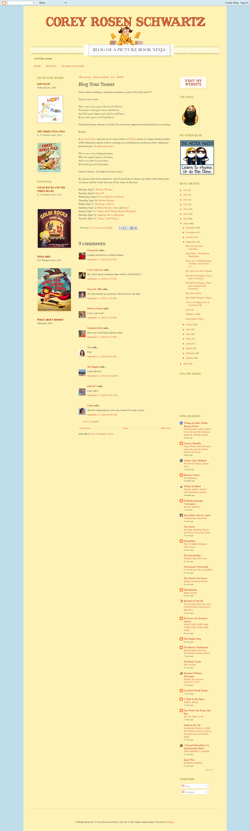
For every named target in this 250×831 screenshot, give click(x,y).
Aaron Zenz (89, 139)
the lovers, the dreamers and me (196, 620)
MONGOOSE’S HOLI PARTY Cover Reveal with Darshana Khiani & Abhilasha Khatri (198, 432)
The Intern (189, 526)
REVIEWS (51, 66)
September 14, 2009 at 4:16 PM (102, 259)
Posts (187, 785)
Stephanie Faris (95, 328)
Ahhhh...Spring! (191, 702)
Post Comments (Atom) (102, 433)
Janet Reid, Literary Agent (197, 515)
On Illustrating (190, 477)
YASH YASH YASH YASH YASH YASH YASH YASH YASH (196, 627)
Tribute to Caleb (193, 314)
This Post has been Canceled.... (194, 247)
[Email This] (121, 228)
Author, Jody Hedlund (195, 460)
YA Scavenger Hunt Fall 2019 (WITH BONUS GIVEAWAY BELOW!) (197, 607)
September (191, 241)
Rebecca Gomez (95, 308)
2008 (185, 363)
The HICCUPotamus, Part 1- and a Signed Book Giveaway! (199, 285)
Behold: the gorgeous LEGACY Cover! (193, 681)
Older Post (166, 428)
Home (125, 428)
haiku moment (190, 592)
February (190, 353)
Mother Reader (106, 200)
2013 (185, 204)
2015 (185, 194)
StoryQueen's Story (195, 318)
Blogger (170, 821)
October (190, 237)
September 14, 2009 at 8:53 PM (102, 356)
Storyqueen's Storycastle (196, 566)
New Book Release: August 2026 (196, 465)
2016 (185, 190)
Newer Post (84, 428)
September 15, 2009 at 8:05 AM (102, 414)
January (190, 357)
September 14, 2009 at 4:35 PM (102, 278)
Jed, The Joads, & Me (193, 716)
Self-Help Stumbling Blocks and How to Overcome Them (197, 531)
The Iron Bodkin (192, 555)
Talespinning (190, 589)
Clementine (93, 250)
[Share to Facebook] (132, 228)
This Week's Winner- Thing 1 (199, 297)
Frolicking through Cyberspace (193, 502)
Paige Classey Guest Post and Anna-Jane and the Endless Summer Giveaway (197, 449)
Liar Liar (190, 309)
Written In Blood (192, 486)
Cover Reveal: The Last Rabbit (198, 569)
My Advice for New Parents (199, 270)
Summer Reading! (192, 506)
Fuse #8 (100, 193)
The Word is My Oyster (195, 578)
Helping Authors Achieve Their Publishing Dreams (195, 491)
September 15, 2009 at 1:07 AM (102, 395)
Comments (189, 792)
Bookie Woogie (104, 189)
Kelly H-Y (92, 386)
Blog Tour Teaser (193, 293)
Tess (89, 347)
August (189, 324)
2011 (185, 213)
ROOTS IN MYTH (193, 601)
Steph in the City (192, 725)
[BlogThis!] (124, 228)
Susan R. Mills (94, 289)
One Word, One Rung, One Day (197, 712)
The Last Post (190, 664)
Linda (90, 405)
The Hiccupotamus (103, 146)
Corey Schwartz (95, 269)
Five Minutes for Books (111, 196)
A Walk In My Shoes (194, 699)
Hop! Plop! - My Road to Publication (197, 255)
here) (126, 207)
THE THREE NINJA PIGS (51, 131)
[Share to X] (128, 228)
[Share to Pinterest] (136, 228)
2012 (185, 208)
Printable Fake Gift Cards (195, 558)
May (188, 338)
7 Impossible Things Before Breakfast (116, 211)
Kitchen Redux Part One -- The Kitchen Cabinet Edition (197, 652)
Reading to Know (104, 204)
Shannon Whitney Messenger (193, 674)
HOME (37, 66)
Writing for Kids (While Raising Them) (195, 424)
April (188, 343)
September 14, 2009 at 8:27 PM (102, 336)
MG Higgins (93, 366)
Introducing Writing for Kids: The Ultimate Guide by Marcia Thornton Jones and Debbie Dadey (197, 732)
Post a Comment (91, 421)
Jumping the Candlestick (110, 215)
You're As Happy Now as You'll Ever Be (198, 303)
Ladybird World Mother (196, 690)
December (191, 227)
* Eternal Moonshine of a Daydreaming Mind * (196, 747)
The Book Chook (192, 661)
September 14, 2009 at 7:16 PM (102, 317)
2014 (185, 199)
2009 (185, 223)
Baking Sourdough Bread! (196, 581)
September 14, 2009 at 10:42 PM (102, 375)
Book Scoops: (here (108, 207)
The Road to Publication (196, 647)
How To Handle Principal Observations (195, 545)
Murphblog (189, 541)
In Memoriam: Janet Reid (195, 518)
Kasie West (189, 759)
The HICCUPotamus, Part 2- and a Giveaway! (199, 277)
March (189, 348)
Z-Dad (132, 139)
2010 (185, 218)
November (191, 232)
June (188, 333)
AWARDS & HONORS (72, 66)
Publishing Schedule (193, 762)
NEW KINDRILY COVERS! (197, 751)
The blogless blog (192, 638)
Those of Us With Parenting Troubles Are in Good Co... (199, 263)
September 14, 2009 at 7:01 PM (102, 298)
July (188, 329)
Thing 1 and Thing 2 (108, 218)
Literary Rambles (192, 443)
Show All (209, 770)
